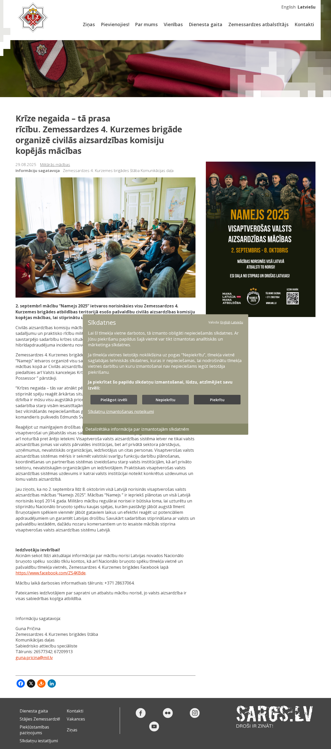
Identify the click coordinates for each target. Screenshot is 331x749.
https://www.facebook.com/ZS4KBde (51, 573)
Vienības (173, 24)
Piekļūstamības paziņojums (34, 730)
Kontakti (304, 24)
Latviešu (306, 7)
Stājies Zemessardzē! (40, 719)
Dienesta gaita (205, 24)
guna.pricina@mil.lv (34, 657)
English (288, 7)
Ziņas (89, 24)
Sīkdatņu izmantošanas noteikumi (121, 411)
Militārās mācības (55, 164)
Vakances (76, 719)
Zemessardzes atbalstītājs (258, 24)
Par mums (146, 24)
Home (33, 17)
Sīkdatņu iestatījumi (39, 741)
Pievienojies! (115, 24)
